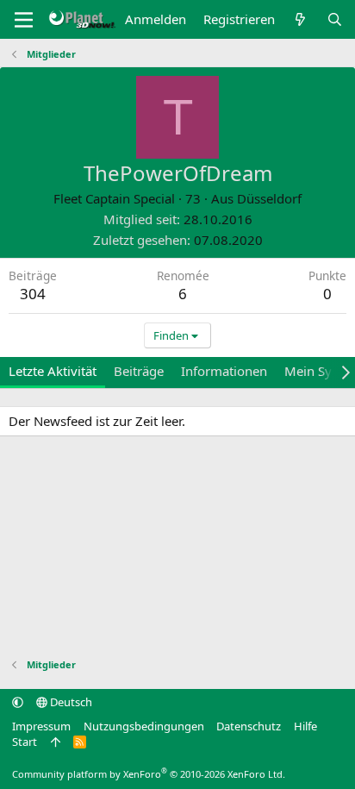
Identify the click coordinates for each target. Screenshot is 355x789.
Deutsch (69, 702)
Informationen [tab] (224, 370)
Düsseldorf (269, 198)
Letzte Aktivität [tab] (53, 370)
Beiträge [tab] (139, 370)
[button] (18, 701)
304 (33, 294)
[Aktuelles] (300, 19)
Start (24, 741)
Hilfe (305, 726)
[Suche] (335, 19)
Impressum (41, 726)
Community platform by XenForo (148, 773)
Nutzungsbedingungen (144, 726)
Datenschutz (248, 726)
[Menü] (23, 20)
